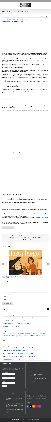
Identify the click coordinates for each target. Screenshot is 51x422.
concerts (35, 333)
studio (32, 335)
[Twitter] (30, 406)
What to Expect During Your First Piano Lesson (23, 356)
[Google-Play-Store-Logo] (9, 100)
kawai (14, 335)
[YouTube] (36, 406)
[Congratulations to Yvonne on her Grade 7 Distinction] (3, 411)
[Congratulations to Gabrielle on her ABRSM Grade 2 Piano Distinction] (3, 405)
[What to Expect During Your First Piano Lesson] (28, 380)
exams (42, 333)
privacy (20, 335)
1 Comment (12, 277)
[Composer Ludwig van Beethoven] (28, 370)
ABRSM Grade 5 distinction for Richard (17, 350)
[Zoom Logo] (9, 205)
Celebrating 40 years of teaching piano (23, 353)
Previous (42, 16)
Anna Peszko (5, 21)
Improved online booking (37, 374)
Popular (38, 365)
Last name (5, 376)
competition (20, 333)
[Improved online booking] (28, 375)
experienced (6, 335)
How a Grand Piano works (13, 359)
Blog (18, 21)
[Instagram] (39, 406)
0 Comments (22, 21)
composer (28, 333)
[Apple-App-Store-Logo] (9, 95)
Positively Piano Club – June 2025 (11, 326)
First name (5, 372)
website (44, 335)
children (12, 333)
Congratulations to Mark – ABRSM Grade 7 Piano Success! (17, 323)
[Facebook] (27, 406)
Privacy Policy (30, 419)
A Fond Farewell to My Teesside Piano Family (13, 276)
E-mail (4, 381)
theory (38, 335)
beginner (5, 333)
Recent (13, 393)
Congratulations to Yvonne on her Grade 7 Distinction (16, 320)
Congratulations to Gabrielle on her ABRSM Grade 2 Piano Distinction (20, 318)
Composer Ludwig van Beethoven (39, 370)
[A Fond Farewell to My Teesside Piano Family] (25, 250)
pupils (26, 335)
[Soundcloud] (33, 406)
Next (47, 16)
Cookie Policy (36, 419)
